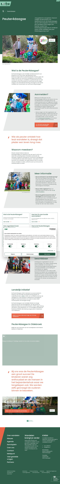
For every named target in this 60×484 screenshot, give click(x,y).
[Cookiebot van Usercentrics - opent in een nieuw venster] (50, 229)
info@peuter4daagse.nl (44, 118)
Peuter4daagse (11, 11)
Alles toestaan (47, 254)
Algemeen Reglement (51, 471)
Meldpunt (11, 454)
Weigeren (13, 254)
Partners (10, 462)
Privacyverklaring (34, 471)
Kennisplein (12, 444)
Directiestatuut (35, 472)
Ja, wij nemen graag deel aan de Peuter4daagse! (42, 125)
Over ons (10, 447)
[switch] (23, 246)
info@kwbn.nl (47, 447)
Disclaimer (24, 471)
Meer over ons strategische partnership (16, 411)
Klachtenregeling (46, 472)
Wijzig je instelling (6, 341)
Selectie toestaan (30, 254)
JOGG (23, 296)
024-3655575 (47, 446)
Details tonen (50, 250)
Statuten (42, 471)
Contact (10, 450)
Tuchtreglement (26, 472)
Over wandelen (13, 435)
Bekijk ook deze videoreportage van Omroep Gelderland (24, 315)
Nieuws (10, 438)
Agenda (10, 441)
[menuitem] (5, 3)
